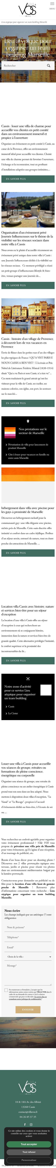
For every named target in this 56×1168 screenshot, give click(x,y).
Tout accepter (29, 1144)
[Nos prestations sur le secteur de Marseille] (10, 432)
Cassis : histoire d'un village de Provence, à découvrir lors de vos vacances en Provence (27, 342)
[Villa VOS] (28, 10)
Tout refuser (29, 1152)
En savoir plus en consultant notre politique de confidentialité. (28, 998)
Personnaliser (29, 1160)
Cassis (9, 707)
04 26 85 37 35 (28, 1117)
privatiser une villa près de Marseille (34, 846)
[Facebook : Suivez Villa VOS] (25, 1124)
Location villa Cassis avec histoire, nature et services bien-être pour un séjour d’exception (27, 610)
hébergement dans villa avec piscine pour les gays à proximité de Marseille (27, 510)
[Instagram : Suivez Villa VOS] (31, 1124)
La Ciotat (11, 713)
